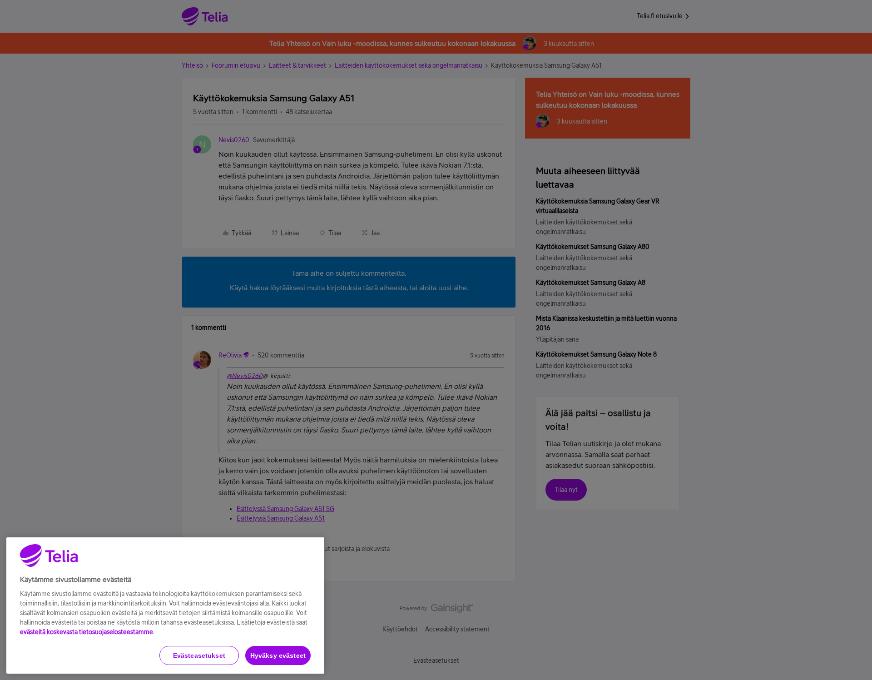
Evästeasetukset (199, 655)
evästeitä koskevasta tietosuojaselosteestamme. (87, 631)
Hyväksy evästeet (278, 655)
